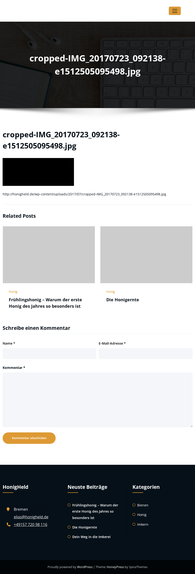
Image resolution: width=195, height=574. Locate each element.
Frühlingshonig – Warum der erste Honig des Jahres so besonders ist (95, 511)
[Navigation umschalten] (174, 11)
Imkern (142, 524)
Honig (13, 291)
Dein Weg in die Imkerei (91, 536)
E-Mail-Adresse (112, 343)
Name (9, 343)
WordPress (85, 567)
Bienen (142, 505)
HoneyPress (115, 567)
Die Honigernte (122, 299)
